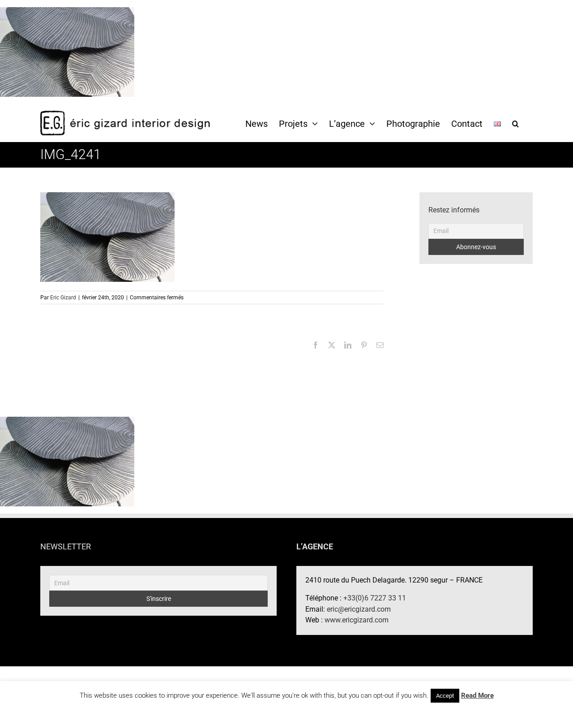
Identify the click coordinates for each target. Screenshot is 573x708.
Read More (477, 695)
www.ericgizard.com (357, 620)
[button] (515, 123)
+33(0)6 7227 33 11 (374, 598)
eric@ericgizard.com (359, 609)
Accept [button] (445, 695)
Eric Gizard (63, 297)
